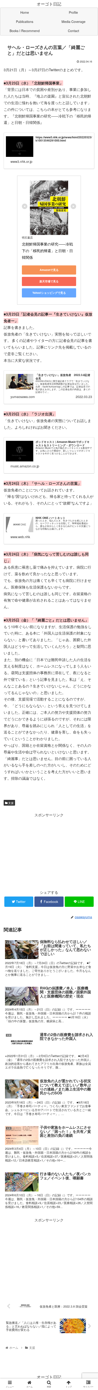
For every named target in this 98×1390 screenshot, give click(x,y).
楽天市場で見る (49, 281)
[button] (89, 780)
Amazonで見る (49, 270)
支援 (11, 803)
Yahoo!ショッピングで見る (49, 293)
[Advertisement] (49, 850)
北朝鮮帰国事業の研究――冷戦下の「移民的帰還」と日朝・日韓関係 (47, 250)
